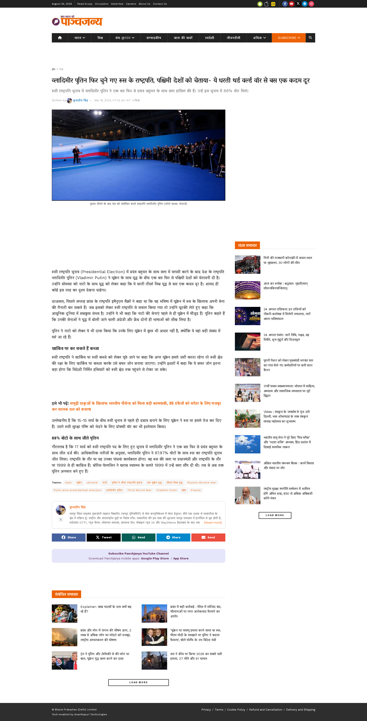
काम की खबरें (183, 38)
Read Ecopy (84, 3)
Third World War (139, 490)
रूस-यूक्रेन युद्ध (154, 482)
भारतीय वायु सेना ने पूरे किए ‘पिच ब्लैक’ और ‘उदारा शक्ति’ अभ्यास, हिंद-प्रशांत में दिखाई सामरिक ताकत (287, 442)
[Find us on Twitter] (298, 4)
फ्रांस (184, 490)
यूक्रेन (79, 482)
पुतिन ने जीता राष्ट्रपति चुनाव (127, 482)
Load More (138, 682)
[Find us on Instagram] (311, 4)
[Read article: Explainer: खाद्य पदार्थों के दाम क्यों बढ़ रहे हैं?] (64, 613)
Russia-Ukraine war (202, 482)
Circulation (102, 3)
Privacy (206, 709)
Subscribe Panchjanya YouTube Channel (138, 553)
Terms (219, 709)
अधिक (257, 38)
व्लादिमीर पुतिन (114, 490)
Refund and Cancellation (265, 709)
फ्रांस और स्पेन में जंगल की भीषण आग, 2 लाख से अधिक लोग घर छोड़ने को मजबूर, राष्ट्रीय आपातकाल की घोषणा (105, 635)
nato (68, 482)
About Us (144, 3)
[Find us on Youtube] (291, 4)
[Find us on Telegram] (305, 4)
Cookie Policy (236, 709)
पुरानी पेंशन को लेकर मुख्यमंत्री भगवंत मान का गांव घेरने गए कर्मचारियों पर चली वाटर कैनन (288, 365)
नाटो (105, 482)
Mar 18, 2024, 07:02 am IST (112, 100)
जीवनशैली (233, 38)
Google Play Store (155, 558)
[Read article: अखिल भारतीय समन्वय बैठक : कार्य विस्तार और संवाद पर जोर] (247, 470)
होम (53, 69)
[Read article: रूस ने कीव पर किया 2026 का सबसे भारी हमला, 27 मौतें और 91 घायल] (154, 661)
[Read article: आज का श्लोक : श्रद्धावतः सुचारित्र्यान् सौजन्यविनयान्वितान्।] (247, 290)
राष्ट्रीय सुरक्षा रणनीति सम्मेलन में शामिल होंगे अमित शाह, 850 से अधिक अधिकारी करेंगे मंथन (288, 493)
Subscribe (287, 38)
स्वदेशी (209, 38)
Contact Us (160, 3)
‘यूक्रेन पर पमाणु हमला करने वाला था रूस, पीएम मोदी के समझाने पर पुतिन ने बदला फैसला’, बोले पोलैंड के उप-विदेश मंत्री (195, 635)
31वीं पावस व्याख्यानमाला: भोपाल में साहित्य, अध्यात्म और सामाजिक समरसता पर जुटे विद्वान (289, 391)
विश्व (100, 38)
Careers (131, 3)
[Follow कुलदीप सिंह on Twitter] (60, 519)
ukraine (92, 482)
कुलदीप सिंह (80, 100)
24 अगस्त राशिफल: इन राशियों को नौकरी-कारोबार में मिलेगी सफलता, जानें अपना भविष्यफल (287, 314)
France (196, 490)
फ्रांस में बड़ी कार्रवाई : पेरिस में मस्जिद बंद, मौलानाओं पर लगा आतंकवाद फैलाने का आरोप (195, 611)
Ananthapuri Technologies (90, 714)
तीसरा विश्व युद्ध (175, 482)
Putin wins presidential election (77, 490)
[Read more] (213, 522)
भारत (77, 38)
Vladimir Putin (167, 490)
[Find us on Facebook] (285, 4)
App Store (181, 558)
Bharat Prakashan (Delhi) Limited (75, 709)
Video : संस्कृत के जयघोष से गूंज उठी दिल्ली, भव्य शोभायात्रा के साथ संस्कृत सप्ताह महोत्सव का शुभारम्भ (287, 416)
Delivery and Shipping (300, 709)
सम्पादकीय (154, 38)
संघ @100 (123, 38)
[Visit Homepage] (77, 20)
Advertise (117, 3)
